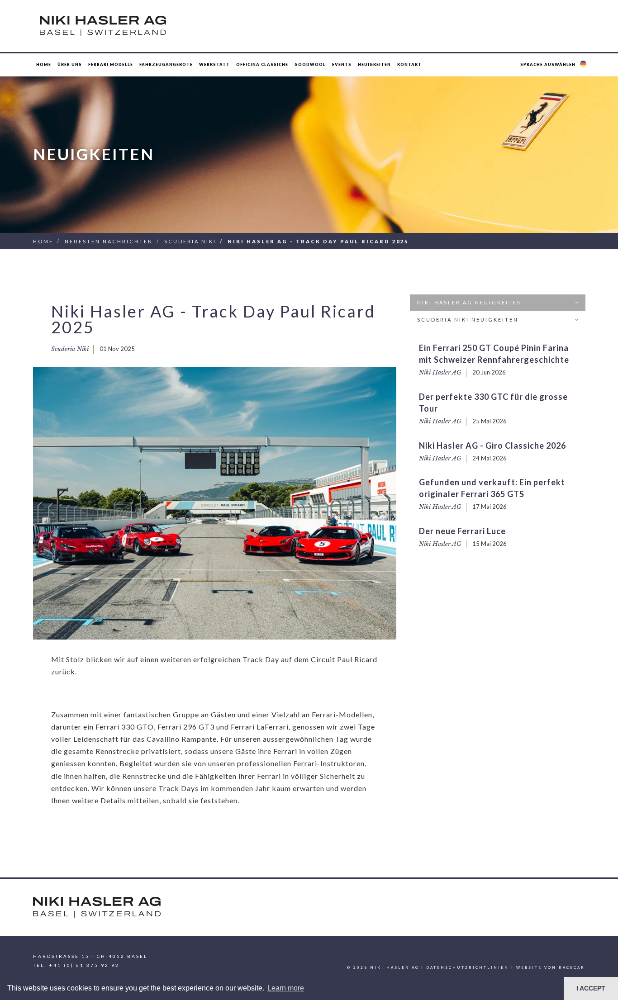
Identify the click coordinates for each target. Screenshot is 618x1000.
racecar (572, 967)
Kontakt (409, 64)
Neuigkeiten (374, 64)
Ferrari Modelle (110, 64)
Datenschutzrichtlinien (467, 967)
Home (43, 64)
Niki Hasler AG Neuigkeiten (469, 302)
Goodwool (310, 64)
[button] (554, 64)
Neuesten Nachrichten (109, 241)
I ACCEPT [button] (590, 988)
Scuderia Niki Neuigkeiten (467, 319)
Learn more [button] (285, 988)
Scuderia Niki (190, 241)
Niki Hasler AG (440, 372)
